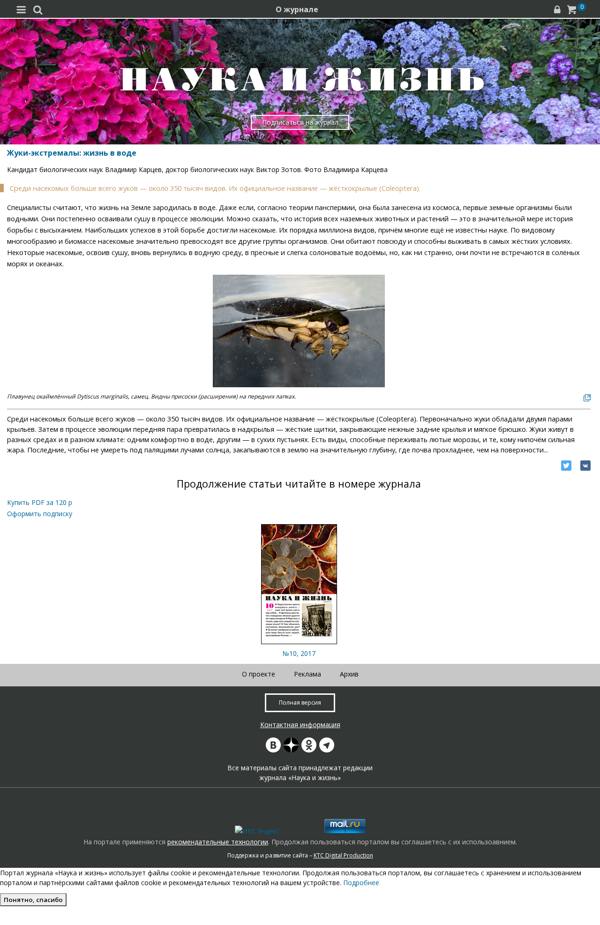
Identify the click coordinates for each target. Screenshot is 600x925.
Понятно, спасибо (33, 899)
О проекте (258, 673)
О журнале (297, 9)
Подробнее (361, 882)
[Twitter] (566, 465)
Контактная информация (300, 724)
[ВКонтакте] (585, 465)
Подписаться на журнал (300, 122)
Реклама (307, 673)
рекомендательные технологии (217, 841)
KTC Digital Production (343, 855)
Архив (349, 673)
